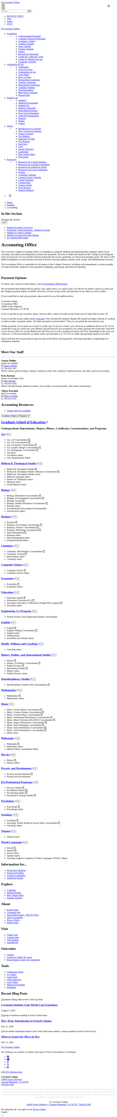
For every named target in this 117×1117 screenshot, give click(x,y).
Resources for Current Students (32, 162)
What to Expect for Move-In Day (20, 1036)
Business (6, 516)
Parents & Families (15, 873)
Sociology (7, 814)
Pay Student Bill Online (17, 238)
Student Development (28, 103)
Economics (7, 578)
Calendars (11, 890)
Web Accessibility (15, 917)
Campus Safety (25, 185)
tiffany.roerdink (11, 396)
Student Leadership (27, 108)
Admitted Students (26, 87)
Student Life (23, 105)
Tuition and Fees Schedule (19, 411)
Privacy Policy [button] (39, 1109)
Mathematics (9, 690)
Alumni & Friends (15, 878)
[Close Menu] (3, 8)
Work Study (23, 74)
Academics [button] (12, 33)
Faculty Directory (26, 149)
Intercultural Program (27, 110)
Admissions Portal (15, 972)
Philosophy (8, 738)
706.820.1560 (7, 1084)
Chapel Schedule (26, 180)
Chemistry (7, 545)
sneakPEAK (12, 942)
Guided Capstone (26, 44)
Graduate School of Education (32, 39)
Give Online (12, 982)
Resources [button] (11, 159)
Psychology (8, 801)
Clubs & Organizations (28, 116)
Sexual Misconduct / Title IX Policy (23, 915)
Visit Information (26, 90)
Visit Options (13, 940)
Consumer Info (13, 912)
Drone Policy (13, 923)
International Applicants (29, 85)
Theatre (6, 831)
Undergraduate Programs (29, 36)
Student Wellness (26, 190)
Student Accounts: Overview (20, 227)
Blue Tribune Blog (26, 154)
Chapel (21, 123)
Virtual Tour (12, 935)
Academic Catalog (26, 41)
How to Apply (24, 77)
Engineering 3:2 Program (16, 611)
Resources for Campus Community (34, 164)
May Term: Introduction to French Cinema (26, 1020)
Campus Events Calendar (29, 177)
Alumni (21, 172)
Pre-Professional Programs (17, 782)
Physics (5, 754)
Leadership (23, 152)
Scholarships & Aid (27, 72)
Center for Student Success (30, 59)
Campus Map (24, 182)
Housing (22, 118)
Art (3, 434)
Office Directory (14, 979)
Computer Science (12, 564)
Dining (21, 121)
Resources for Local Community (33, 170)
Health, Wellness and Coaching (19, 643)
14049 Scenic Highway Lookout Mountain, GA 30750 (14, 1080)
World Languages (12, 842)
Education (7, 592)
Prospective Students (16, 870)
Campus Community (16, 875)
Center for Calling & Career (30, 57)
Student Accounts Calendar (19, 232)
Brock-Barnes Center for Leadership (23, 960)
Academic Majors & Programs (15, 416)
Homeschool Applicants (29, 80)
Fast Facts (22, 144)
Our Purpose (24, 141)
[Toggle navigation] (4, 222)
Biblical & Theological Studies (19, 463)
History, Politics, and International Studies (26, 654)
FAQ (20, 146)
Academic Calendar (27, 62)
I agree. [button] (4, 1112)
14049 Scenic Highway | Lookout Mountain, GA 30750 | (52, 1104)
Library (21, 51)
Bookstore (11, 987)
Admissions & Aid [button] (15, 64)
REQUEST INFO (15, 16)
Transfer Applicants (27, 82)
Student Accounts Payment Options (23, 235)
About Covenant (25, 134)
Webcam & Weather (16, 985)
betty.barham (10, 381)
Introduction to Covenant (29, 128)
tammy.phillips (10, 366)
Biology (6, 490)
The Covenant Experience (30, 131)
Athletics (22, 100)
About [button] (10, 126)
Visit (9, 19)
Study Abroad (24, 46)
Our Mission (24, 136)
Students (11, 205)
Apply (10, 21)
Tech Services (24, 187)
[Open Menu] (3, 5)
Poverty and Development (16, 768)
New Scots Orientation (28, 113)
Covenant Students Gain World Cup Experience (29, 1004)
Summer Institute (26, 49)
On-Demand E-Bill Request (54, 284)
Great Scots (12, 977)
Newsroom (23, 157)
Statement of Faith (26, 139)
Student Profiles (14, 893)
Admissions (23, 67)
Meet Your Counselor (28, 92)
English (6, 622)
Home (9, 202)
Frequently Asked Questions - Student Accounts (28, 230)
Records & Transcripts (28, 54)
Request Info (24, 95)
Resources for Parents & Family (32, 167)
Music (5, 703)
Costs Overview (25, 69)
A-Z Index (11, 974)
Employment (12, 910)
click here (40, 318)
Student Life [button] (12, 98)
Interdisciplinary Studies (15, 679)
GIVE (9, 24)
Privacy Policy (13, 920)
